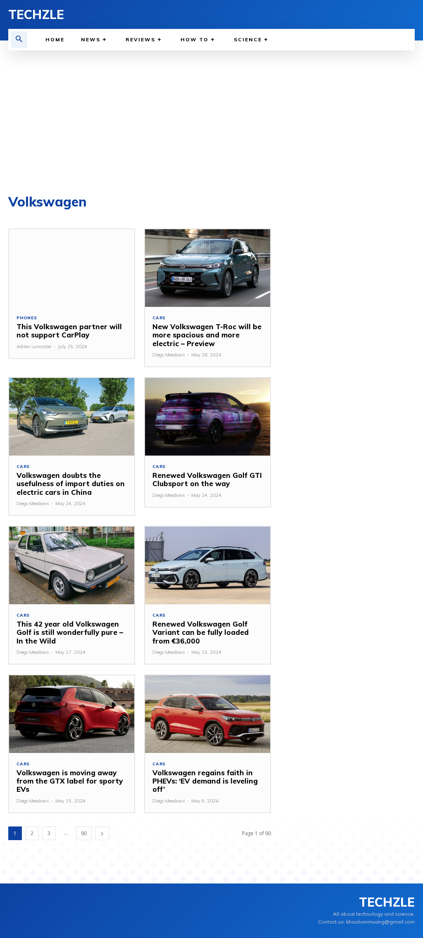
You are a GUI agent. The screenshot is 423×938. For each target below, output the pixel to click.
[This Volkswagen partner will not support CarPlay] (71, 268)
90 (84, 833)
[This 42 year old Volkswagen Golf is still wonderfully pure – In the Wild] (71, 565)
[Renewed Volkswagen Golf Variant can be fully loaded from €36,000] (207, 565)
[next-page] (102, 833)
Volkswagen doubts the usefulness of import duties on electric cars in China (71, 483)
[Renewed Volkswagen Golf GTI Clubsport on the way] (207, 417)
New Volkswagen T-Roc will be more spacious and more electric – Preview (206, 335)
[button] (19, 39)
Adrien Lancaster (34, 346)
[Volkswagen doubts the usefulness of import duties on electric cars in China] (71, 417)
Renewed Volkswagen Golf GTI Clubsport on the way (207, 479)
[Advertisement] (211, 112)
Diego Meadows (168, 355)
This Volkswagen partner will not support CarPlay (69, 330)
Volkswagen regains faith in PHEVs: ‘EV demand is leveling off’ (205, 781)
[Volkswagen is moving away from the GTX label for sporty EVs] (71, 714)
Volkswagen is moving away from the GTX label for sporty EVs (70, 781)
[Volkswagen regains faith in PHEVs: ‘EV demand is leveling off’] (207, 714)
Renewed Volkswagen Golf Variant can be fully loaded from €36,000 (200, 632)
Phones (27, 318)
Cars (159, 318)
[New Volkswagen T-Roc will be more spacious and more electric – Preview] (207, 268)
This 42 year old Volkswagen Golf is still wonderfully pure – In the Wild (70, 632)
